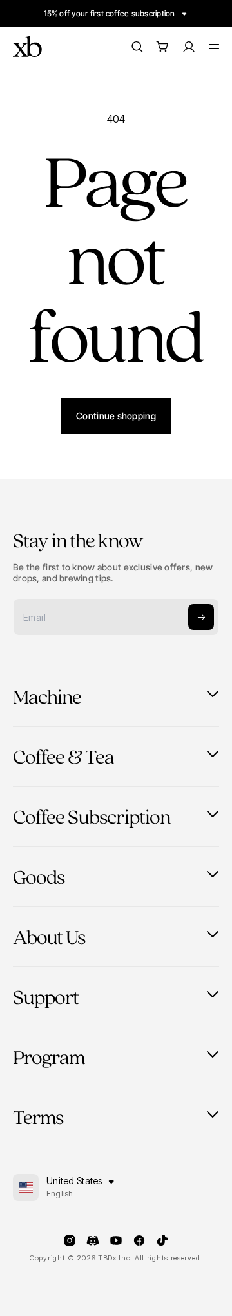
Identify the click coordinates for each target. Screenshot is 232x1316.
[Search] (137, 46)
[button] (162, 46)
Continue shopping (116, 415)
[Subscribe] (201, 617)
